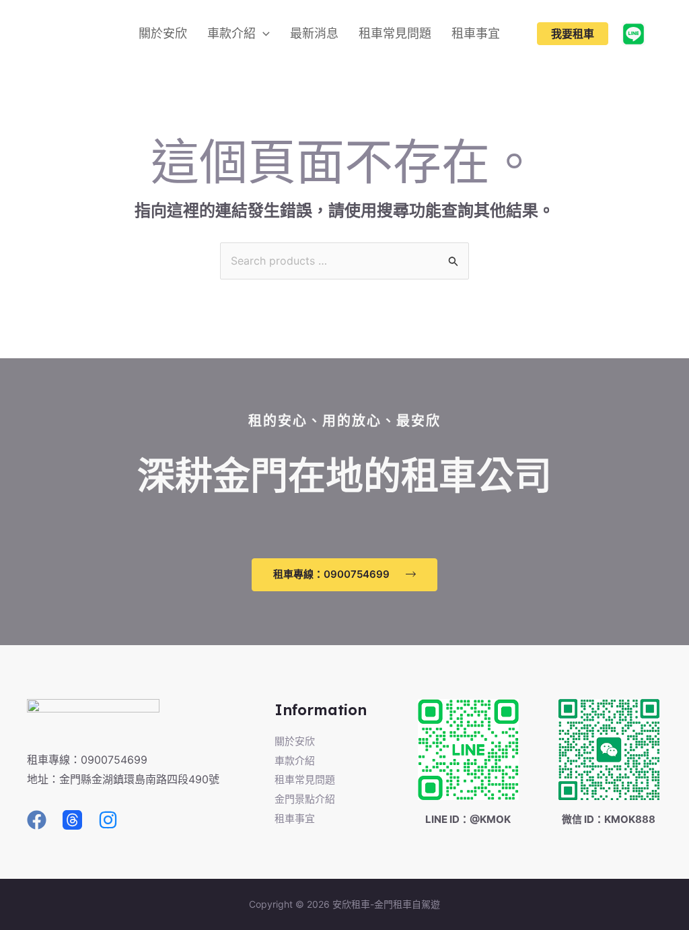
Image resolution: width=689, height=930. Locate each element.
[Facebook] (36, 820)
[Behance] (633, 34)
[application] (263, 33)
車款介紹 (295, 760)
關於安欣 (295, 741)
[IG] (108, 820)
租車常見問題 (305, 779)
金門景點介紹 (305, 799)
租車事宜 (295, 818)
